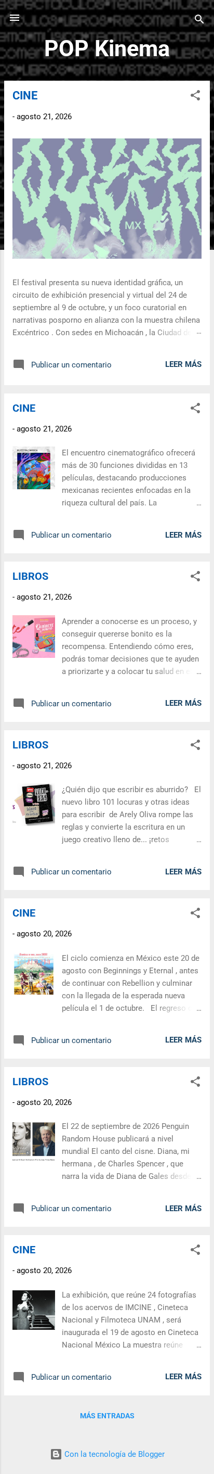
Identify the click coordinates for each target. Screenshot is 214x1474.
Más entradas (107, 1416)
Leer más (183, 364)
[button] (195, 97)
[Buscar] (199, 21)
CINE (24, 95)
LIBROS (30, 576)
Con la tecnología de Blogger (113, 1454)
